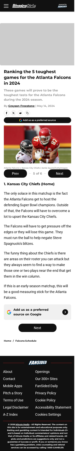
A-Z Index (10, 414)
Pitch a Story (12, 393)
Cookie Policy (45, 400)
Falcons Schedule (26, 340)
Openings (42, 372)
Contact (9, 379)
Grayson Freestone (21, 106)
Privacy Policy (45, 393)
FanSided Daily (46, 386)
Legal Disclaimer (15, 407)
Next (59, 173)
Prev (15, 173)
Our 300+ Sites (46, 379)
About (7, 372)
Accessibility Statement (53, 407)
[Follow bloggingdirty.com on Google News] (65, 312)
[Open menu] (6, 5)
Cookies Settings (48, 414)
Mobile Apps (12, 386)
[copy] (27, 113)
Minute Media (22, 424)
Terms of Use (13, 400)
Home (7, 340)
